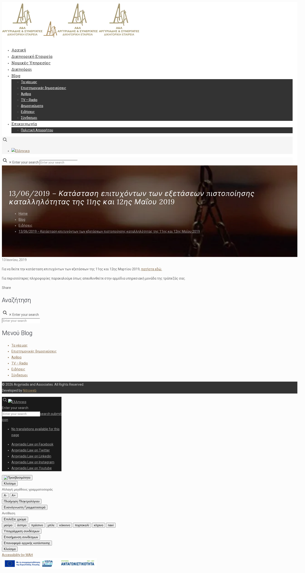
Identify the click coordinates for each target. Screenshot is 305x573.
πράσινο (37, 525)
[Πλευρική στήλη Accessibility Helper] (17, 477)
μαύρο (8, 525)
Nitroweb (29, 390)
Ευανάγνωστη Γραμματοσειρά (25, 507)
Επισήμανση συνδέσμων (21, 537)
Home (23, 213)
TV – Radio (19, 363)
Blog (22, 219)
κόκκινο (64, 525)
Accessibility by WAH (17, 555)
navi (111, 525)
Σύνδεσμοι (19, 375)
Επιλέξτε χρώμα (15, 519)
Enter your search (25, 162)
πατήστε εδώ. (151, 269)
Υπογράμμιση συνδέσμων (22, 531)
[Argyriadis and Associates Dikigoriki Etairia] (71, 36)
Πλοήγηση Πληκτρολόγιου (22, 501)
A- (5, 495)
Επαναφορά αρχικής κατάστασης (27, 543)
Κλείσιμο (10, 483)
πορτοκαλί (82, 525)
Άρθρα (16, 357)
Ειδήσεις (25, 225)
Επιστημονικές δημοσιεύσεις (34, 351)
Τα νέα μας (19, 345)
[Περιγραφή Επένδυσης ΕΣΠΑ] (49, 568)
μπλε (51, 525)
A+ (14, 495)
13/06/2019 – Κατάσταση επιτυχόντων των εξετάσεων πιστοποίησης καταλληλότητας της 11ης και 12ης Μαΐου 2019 (109, 231)
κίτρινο (98, 525)
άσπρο (21, 525)
